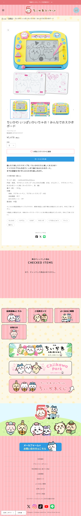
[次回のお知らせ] (77, 2)
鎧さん (11, 225)
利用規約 (40, 459)
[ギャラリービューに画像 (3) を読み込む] (60, 109)
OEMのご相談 (40, 494)
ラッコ (65, 220)
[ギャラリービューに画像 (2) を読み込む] (40, 109)
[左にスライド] (7, 109)
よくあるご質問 (40, 484)
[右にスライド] (73, 109)
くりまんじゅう (54, 220)
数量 (8, 142)
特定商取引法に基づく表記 (40, 469)
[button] (3, 10)
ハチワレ (22, 220)
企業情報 (40, 474)
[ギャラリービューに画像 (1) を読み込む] (20, 109)
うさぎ (31, 220)
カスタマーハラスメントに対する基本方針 (40, 499)
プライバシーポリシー (40, 464)
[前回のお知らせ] (4, 2)
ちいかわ (11, 220)
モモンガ (41, 220)
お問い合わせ (40, 489)
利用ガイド (40, 479)
